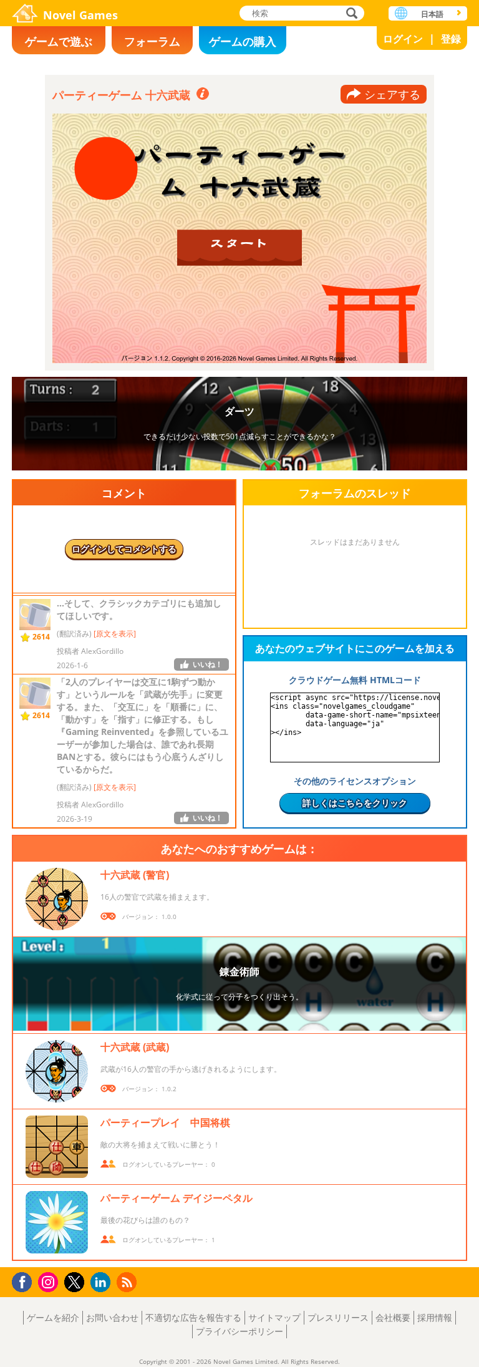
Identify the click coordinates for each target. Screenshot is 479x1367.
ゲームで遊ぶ (58, 41)
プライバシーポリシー (239, 1331)
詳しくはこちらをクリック (354, 803)
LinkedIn (102, 1282)
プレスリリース (338, 1317)
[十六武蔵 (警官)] (57, 899)
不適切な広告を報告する (193, 1317)
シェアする (392, 94)
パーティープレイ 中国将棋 (165, 1122)
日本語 (432, 14)
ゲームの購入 (242, 41)
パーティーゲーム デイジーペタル (176, 1198)
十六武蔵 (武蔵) (134, 1047)
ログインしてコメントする (124, 549)
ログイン (403, 39)
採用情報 (434, 1317)
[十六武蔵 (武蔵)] (57, 1071)
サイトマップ (274, 1317)
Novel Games (80, 14)
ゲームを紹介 (53, 1317)
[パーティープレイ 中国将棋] (57, 1147)
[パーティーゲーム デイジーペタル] (57, 1222)
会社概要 (392, 1317)
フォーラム (152, 41)
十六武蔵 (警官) (134, 875)
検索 (350, 14)
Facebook (25, 1280)
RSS (128, 1282)
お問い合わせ (112, 1317)
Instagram (50, 1281)
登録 (451, 39)
